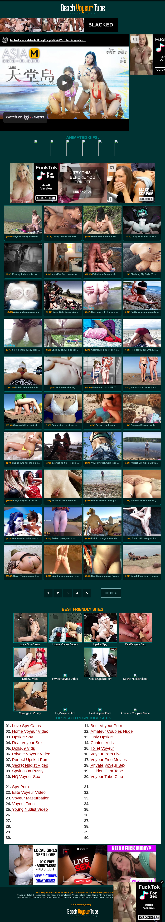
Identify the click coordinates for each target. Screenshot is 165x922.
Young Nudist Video (30, 809)
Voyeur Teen (23, 803)
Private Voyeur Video (31, 754)
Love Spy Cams (26, 725)
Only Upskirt (102, 737)
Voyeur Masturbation (30, 798)
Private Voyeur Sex (108, 765)
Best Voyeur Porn (106, 725)
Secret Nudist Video (30, 765)
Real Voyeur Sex (27, 742)
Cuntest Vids (102, 742)
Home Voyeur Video (30, 731)
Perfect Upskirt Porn (30, 759)
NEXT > (111, 593)
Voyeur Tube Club (107, 776)
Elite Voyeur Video (29, 792)
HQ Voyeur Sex (26, 776)
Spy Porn (20, 786)
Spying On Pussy (28, 771)
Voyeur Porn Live (106, 754)
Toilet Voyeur (102, 748)
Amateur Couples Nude (112, 731)
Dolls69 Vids (23, 748)
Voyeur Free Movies (109, 759)
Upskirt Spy (22, 737)
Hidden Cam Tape (107, 771)
